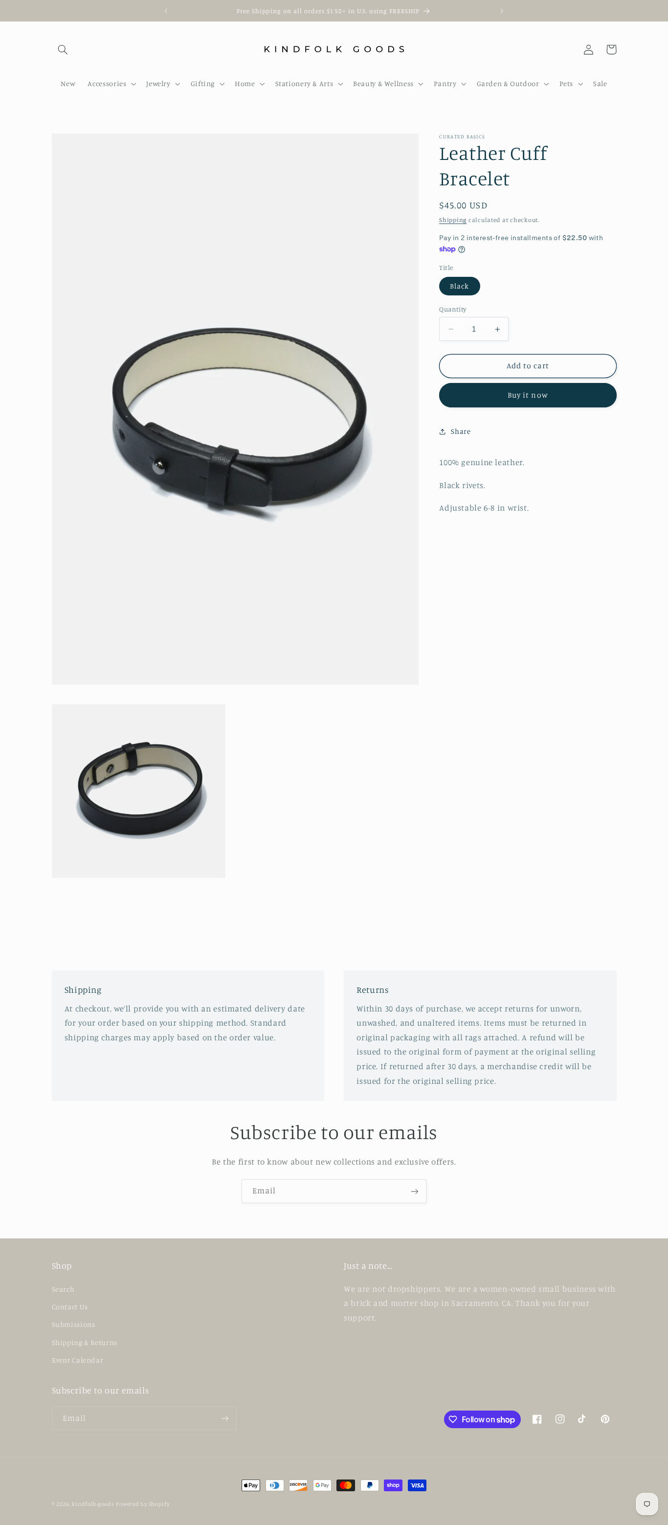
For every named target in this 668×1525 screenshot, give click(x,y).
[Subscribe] (414, 1191)
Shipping (453, 220)
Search (63, 1289)
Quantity (452, 309)
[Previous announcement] (166, 11)
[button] (63, 49)
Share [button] (460, 431)
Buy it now (528, 395)
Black (459, 286)
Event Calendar (78, 1360)
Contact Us (70, 1306)
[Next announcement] (501, 11)
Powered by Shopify (142, 1504)
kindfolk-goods (93, 1504)
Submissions (73, 1325)
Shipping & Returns (84, 1342)
